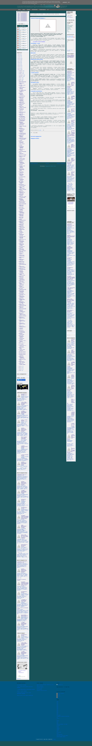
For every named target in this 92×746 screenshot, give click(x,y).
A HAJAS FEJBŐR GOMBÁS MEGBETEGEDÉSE (21, 187)
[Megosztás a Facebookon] (36, 132)
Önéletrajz (28, 9)
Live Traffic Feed (22, 25)
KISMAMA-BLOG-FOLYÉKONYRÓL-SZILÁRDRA (21, 242)
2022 (19, 54)
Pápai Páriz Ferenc (34, 9)
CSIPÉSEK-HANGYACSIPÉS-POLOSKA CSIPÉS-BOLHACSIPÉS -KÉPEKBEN (24, 430)
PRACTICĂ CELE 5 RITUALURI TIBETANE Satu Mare (45, 684)
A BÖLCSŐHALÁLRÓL (22, 96)
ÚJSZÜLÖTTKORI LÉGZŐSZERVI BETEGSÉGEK (21, 292)
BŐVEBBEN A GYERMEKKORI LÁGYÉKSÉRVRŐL (22, 162)
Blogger (54, 739)
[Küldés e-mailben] (33, 132)
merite (58, 726)
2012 (19, 68)
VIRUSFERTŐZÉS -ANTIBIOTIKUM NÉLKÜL (22, 170)
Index (68, 24)
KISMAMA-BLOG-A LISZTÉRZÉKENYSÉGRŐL (22, 264)
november (20, 72)
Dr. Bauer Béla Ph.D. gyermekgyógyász (22, 34)
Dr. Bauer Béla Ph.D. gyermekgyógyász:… (22, 27)
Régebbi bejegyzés (61, 163)
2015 (57, 707)
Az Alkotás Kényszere (42, 9)
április (20, 366)
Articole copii (39, 688)
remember (58, 728)
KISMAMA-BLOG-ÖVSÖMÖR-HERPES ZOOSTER (22, 299)
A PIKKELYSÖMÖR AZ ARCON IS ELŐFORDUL (22, 88)
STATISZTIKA (59, 732)
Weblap (24, 9)
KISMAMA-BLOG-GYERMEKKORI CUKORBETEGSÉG (21, 357)
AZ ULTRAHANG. (21, 344)
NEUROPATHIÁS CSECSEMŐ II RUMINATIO (21, 336)
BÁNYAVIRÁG (21, 178)
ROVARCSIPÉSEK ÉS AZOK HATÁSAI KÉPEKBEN (24, 545)
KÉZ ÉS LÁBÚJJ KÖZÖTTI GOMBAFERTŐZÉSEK (22, 314)
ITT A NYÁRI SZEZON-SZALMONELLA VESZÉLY (22, 91)
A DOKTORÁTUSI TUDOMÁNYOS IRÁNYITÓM (21, 147)
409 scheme (58, 715)
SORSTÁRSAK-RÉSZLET (22, 353)
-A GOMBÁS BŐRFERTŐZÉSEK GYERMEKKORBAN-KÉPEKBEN (26, 689)
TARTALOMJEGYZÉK (59, 734)
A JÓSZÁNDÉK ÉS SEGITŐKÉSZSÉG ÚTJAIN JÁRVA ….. (24, 600)
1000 (57, 701)
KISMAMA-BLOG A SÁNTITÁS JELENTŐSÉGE (21, 222)
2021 (19, 55)
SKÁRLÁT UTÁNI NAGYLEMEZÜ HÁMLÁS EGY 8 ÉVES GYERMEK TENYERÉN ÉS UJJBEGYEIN (24, 537)
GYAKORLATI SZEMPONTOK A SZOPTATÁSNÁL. (21, 212)
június (20, 79)
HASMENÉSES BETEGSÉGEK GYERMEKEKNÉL (21, 200)
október (20, 73)
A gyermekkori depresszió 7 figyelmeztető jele (70, 72)
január (20, 370)
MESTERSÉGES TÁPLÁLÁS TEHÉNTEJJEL (21, 94)
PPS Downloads (39, 689)
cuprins (58, 718)
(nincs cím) (20, 552)
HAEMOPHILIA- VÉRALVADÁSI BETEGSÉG (21, 175)
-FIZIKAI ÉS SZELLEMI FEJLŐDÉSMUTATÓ (22, 311)
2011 (19, 69)
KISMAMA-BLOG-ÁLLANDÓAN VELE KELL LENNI (22, 302)
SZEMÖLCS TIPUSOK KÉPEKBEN (72, 376)
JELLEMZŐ (58, 725)
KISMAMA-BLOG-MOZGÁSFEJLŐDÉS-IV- (22, 318)
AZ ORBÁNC (20, 140)
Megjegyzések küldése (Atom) (50, 166)
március (20, 367)
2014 (19, 65)
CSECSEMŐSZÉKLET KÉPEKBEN (73, 121)
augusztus (21, 76)
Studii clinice (69, 28)
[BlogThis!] (34, 132)
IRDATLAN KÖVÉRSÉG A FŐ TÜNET (62, 724)
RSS (74, 37)
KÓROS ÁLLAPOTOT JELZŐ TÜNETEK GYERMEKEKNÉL (24, 438)
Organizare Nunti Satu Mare (42, 690)
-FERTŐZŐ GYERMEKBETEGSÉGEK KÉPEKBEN (24, 447)
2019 (19, 58)
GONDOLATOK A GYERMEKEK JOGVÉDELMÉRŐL (22, 123)
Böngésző (68, 27)
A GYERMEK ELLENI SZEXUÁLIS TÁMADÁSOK (22, 167)
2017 (19, 61)
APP (57, 717)
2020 (57, 712)
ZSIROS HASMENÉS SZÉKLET (61, 736)
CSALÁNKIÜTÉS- (21, 330)
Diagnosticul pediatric (70, 25)
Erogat (59, 694)
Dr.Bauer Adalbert (61, 693)
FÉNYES (58, 720)
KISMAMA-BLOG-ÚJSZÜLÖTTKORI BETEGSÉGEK (21, 297)
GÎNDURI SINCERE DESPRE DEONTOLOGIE (22, 284)
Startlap (19, 9)
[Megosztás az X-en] (35, 132)
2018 (57, 710)
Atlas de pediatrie (69, 26)
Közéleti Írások (69, 29)
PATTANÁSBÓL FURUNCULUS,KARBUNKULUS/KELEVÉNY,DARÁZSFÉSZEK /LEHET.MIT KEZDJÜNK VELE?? (24, 517)
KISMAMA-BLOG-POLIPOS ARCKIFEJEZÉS (21, 286)
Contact (68, 31)
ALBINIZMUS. (21, 164)
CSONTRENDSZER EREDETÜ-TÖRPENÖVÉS (21, 131)
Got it (69, 2)
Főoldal (47, 163)
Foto (67, 30)
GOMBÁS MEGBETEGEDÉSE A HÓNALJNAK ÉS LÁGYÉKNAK (71, 288)
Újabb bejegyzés (34, 163)
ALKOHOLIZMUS (21, 207)
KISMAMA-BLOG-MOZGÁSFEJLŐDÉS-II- (22, 324)
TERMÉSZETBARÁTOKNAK (22, 151)
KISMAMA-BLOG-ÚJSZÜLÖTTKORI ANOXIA (21, 229)
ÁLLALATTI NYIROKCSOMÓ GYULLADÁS (21, 234)
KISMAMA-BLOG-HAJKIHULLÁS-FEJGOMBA (21, 244)
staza (58, 733)
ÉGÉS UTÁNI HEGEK (22, 118)
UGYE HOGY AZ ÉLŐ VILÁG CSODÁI (62, 735)
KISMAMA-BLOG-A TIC (22, 239)
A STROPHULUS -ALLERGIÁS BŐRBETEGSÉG (21, 100)
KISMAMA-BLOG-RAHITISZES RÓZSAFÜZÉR (21, 215)
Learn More (65, 2)
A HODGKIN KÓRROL (22, 158)
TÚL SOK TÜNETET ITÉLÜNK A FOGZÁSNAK (22, 209)
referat (58, 727)
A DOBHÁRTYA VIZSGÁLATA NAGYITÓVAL (63, 716)
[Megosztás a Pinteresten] (37, 132)
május (20, 80)
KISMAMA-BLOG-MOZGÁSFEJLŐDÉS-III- (22, 321)
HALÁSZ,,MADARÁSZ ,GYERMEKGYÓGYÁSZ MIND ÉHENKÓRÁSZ (70, 56)
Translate (71, 17)
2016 (19, 62)
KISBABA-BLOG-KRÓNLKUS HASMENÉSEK (21, 136)
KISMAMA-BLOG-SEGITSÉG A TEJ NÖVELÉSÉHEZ (22, 192)
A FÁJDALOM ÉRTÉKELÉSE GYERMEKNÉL (21, 271)
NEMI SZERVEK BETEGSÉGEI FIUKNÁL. (21, 182)
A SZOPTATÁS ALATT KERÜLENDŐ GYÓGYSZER (22, 237)
